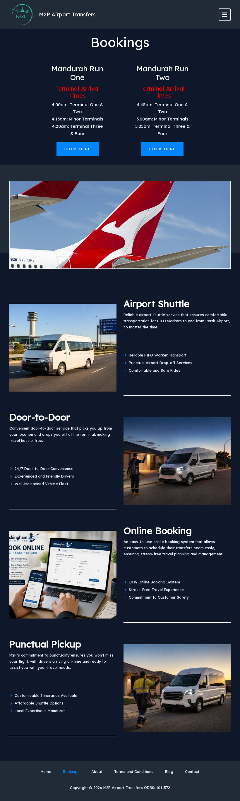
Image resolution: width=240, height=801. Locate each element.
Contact (192, 771)
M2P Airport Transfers (67, 14)
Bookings (71, 771)
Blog (169, 771)
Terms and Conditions (133, 771)
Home (46, 771)
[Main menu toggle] (225, 14)
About (96, 771)
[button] (77, 149)
